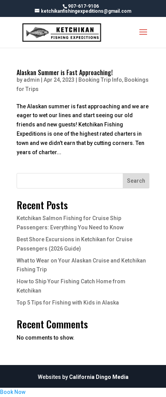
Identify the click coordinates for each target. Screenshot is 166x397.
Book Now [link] (12, 392)
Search (136, 181)
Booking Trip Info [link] (100, 80)
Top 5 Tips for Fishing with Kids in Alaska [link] (68, 302)
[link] (62, 32)
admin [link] (32, 80)
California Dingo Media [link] (99, 377)
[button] (143, 37)
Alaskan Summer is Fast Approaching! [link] (65, 72)
